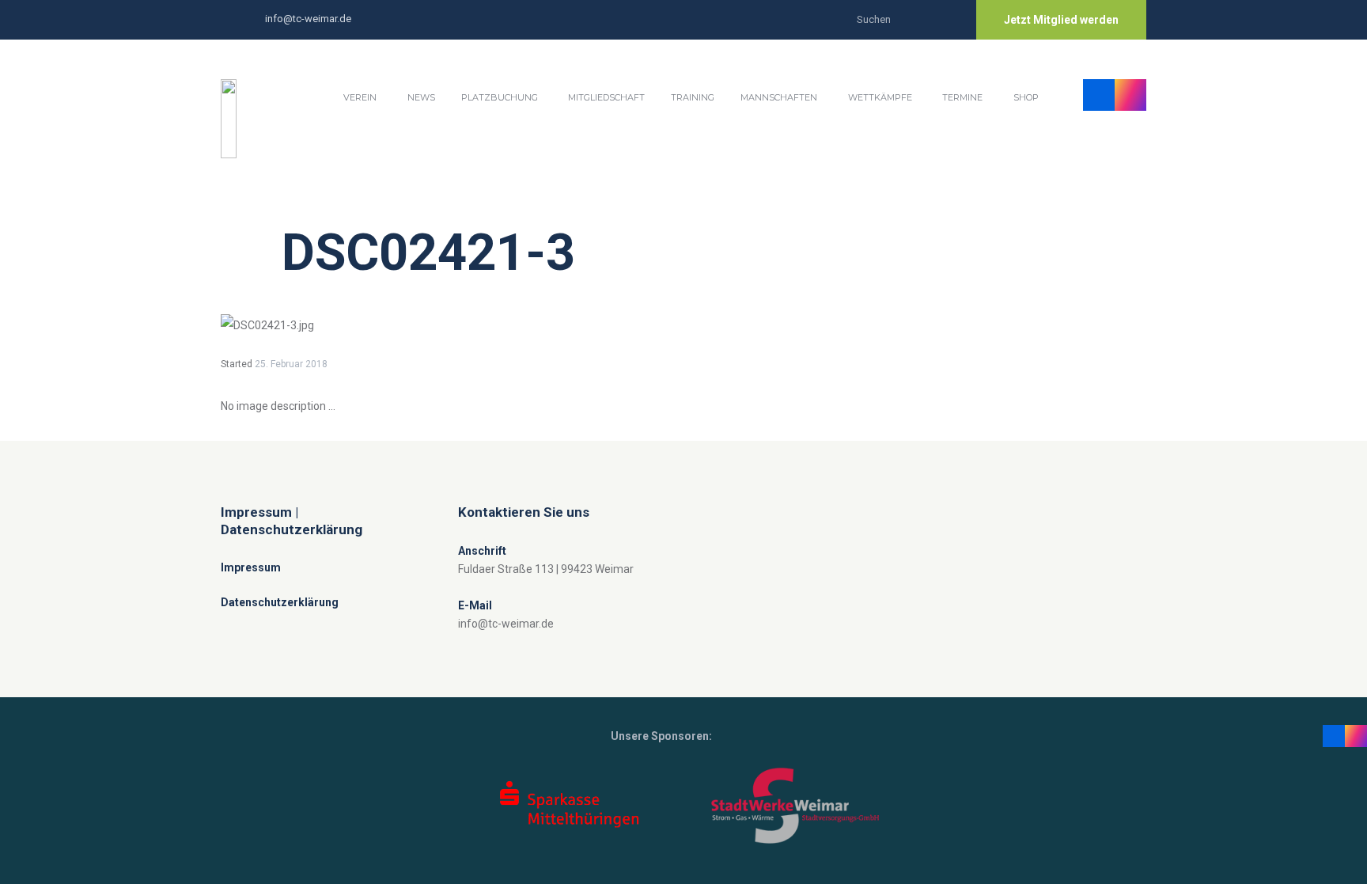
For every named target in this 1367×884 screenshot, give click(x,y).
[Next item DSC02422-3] (915, 325)
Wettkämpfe (880, 97)
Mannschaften (778, 97)
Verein (360, 97)
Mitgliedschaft (606, 97)
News (421, 97)
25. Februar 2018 (291, 364)
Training (692, 97)
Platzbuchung (499, 97)
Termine (962, 97)
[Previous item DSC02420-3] (452, 325)
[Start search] (948, 17)
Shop (1026, 97)
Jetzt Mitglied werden (1061, 19)
